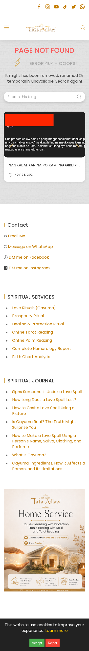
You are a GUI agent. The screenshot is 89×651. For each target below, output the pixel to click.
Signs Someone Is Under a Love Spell (47, 392)
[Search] (82, 27)
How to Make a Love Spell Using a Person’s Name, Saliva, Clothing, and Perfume (46, 441)
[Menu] (7, 28)
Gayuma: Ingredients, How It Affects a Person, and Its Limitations (48, 466)
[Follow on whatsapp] (82, 7)
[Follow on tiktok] (65, 7)
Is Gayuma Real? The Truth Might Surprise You (44, 424)
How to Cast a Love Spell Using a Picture (43, 410)
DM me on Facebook (29, 257)
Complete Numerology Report (41, 348)
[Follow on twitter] (73, 7)
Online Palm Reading (32, 340)
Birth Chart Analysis (31, 357)
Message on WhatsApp (30, 246)
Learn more (56, 630)
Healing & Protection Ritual (38, 324)
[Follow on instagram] (47, 7)
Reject (52, 643)
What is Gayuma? (29, 455)
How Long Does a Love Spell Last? (44, 400)
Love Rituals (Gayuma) (34, 308)
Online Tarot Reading (32, 332)
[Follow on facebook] (39, 7)
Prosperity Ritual (28, 316)
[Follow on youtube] (56, 7)
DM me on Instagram (29, 268)
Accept (37, 643)
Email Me (16, 236)
